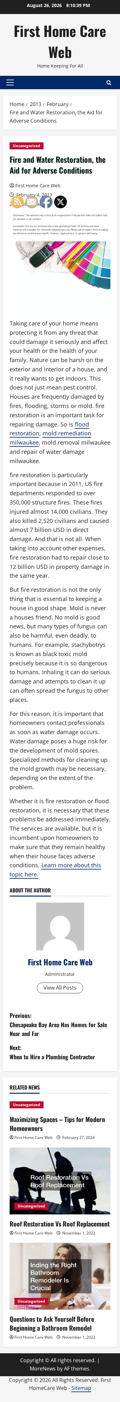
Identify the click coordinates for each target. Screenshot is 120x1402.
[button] (10, 82)
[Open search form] (109, 82)
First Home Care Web (60, 41)
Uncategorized (26, 145)
